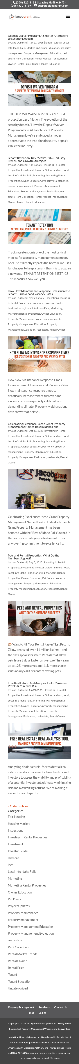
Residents (44, 1007)
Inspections (52, 297)
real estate (42, 329)
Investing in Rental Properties (27, 837)
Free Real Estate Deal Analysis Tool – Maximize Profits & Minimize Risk (37, 684)
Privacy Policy (64, 1023)
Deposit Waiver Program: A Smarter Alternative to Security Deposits (38, 37)
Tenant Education (50, 63)
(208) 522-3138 (26, 2)
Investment (27, 170)
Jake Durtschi (19, 42)
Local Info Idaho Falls (20, 175)
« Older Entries (18, 806)
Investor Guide (43, 170)
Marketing (32, 47)
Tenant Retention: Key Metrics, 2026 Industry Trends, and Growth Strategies (36, 159)
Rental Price (24, 63)
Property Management (21, 1007)
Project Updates (19, 906)
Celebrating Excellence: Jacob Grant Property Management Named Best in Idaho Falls (36, 425)
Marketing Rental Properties (24, 313)
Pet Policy (48, 446)
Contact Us (60, 1007)
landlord (50, 42)
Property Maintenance (55, 180)
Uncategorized (18, 988)
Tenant (36, 63)
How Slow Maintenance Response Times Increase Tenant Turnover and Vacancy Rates (39, 292)
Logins (42, 1012)
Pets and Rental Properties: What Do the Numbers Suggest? (33, 557)
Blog (31, 1012)
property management (20, 186)
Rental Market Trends (47, 58)
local (59, 42)
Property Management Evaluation (40, 191)
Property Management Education (43, 53)
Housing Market (19, 824)
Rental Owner (57, 329)
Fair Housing (16, 817)
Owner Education (49, 47)
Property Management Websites (37, 1028)
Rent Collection (25, 58)
